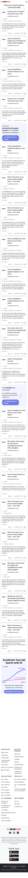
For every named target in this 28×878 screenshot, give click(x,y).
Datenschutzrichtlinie (7, 869)
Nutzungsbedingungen (20, 869)
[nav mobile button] (26, 1)
